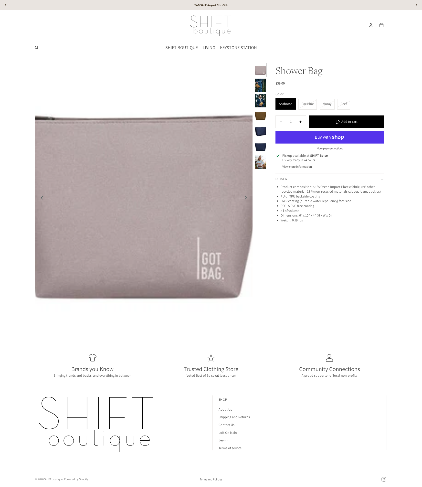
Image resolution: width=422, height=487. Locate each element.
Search (223, 440)
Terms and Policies (211, 479)
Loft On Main (228, 432)
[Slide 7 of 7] (260, 162)
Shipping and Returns (234, 417)
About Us (225, 409)
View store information (297, 167)
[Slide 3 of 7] (260, 100)
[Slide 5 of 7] (260, 131)
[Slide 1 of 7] (260, 70)
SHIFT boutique (53, 479)
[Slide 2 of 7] (260, 85)
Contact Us (226, 425)
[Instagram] (384, 479)
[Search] (36, 47)
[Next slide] (247, 198)
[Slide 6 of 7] (260, 147)
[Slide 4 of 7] (260, 116)
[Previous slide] (40, 198)
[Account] (370, 25)
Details (281, 179)
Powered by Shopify (76, 479)
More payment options (330, 148)
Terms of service (230, 448)
